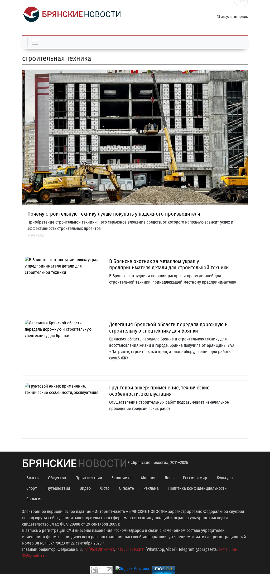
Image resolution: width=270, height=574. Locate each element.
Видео (85, 488)
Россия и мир (195, 477)
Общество (57, 477)
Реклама (151, 488)
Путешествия (58, 488)
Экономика (122, 477)
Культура (225, 477)
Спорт (31, 488)
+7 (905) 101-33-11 (130, 549)
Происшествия (88, 477)
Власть (32, 477)
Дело (169, 477)
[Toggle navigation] (34, 42)
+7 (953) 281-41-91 (99, 549)
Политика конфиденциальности (197, 488)
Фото (104, 488)
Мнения (148, 477)
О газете (126, 488)
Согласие (34, 498)
